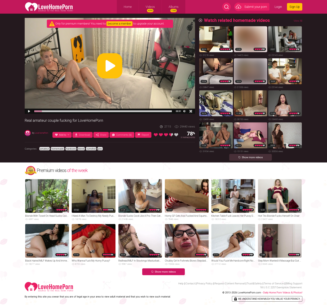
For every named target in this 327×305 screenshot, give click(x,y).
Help (181, 283)
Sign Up (295, 7)
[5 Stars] (176, 135)
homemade (57, 148)
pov (100, 148)
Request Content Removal (230, 283)
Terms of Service (274, 283)
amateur (44, 148)
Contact (190, 283)
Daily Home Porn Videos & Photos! (282, 292)
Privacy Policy (205, 283)
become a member (119, 23)
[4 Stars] (171, 135)
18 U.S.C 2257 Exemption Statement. (281, 287)
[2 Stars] (161, 135)
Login (278, 7)
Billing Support (294, 283)
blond (81, 148)
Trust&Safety (254, 283)
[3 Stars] (166, 135)
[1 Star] (156, 135)
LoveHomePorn (41, 133)
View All (298, 20)
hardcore (71, 148)
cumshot (91, 148)
